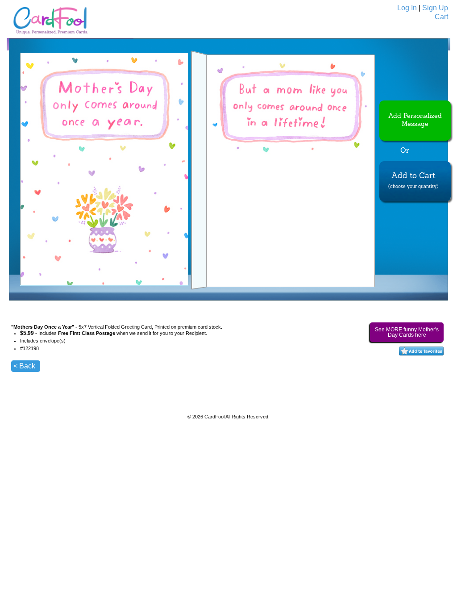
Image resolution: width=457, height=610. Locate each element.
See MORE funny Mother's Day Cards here (407, 332)
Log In (407, 8)
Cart (441, 17)
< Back (24, 366)
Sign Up (435, 8)
